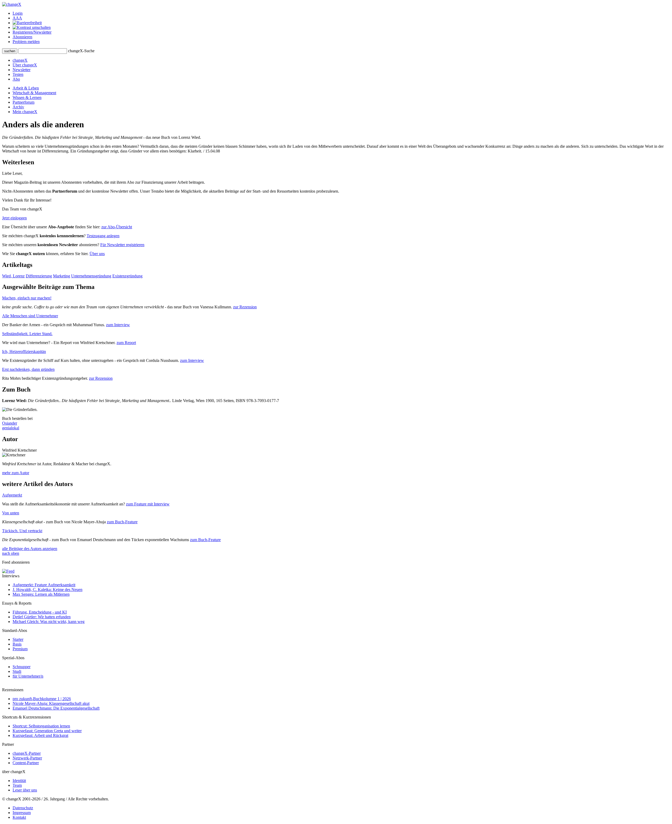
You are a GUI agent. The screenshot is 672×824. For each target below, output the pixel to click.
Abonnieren (22, 37)
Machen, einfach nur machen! (26, 298)
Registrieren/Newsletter (32, 32)
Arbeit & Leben (26, 88)
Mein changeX (25, 111)
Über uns (97, 253)
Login (18, 13)
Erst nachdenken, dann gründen (28, 369)
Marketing (61, 276)
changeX (20, 60)
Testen (18, 74)
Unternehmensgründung (91, 276)
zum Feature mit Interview (148, 504)
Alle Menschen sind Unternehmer (30, 316)
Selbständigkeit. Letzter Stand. (27, 333)
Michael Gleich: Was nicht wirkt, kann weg (49, 621)
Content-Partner (26, 762)
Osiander (9, 423)
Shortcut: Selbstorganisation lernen (41, 726)
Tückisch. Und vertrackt (22, 531)
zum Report (126, 342)
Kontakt (19, 817)
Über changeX (25, 65)
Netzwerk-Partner (27, 758)
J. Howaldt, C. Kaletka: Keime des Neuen (47, 589)
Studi (17, 671)
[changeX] (11, 4)
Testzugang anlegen (103, 236)
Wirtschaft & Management (34, 93)
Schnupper (21, 666)
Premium (20, 649)
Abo (16, 79)
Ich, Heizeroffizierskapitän (24, 351)
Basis (17, 644)
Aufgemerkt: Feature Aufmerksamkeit (44, 585)
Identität (19, 780)
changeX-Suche (81, 51)
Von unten (10, 513)
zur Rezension (245, 307)
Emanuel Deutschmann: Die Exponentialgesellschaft (56, 708)
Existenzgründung (127, 276)
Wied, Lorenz (13, 276)
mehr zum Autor (15, 473)
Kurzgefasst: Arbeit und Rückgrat (40, 735)
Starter (18, 639)
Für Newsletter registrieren (122, 244)
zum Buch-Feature (122, 522)
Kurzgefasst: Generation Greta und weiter (47, 730)
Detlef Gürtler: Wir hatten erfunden (42, 617)
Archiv (18, 107)
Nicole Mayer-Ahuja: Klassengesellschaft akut (51, 703)
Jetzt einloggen (14, 218)
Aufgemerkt (12, 495)
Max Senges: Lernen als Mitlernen (41, 594)
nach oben (10, 553)
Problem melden (26, 41)
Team (17, 785)
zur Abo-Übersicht (116, 227)
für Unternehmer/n (28, 676)
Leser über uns (25, 790)
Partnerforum (23, 102)
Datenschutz (23, 808)
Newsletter (21, 69)
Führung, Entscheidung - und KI (40, 612)
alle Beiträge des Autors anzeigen (29, 548)
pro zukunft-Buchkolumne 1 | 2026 (42, 698)
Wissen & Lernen (27, 97)
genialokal (10, 428)
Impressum (22, 812)
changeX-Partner (27, 753)
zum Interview (118, 325)
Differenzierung (39, 276)
